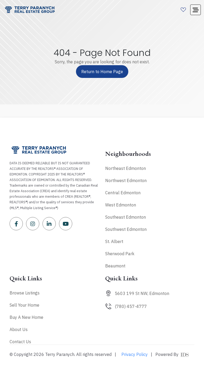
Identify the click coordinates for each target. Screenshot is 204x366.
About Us (19, 329)
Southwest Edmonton (126, 229)
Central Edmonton (123, 192)
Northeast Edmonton (125, 168)
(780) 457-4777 (131, 306)
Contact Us (20, 341)
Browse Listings (25, 293)
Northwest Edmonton (126, 180)
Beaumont (115, 265)
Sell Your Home (24, 305)
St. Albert (114, 241)
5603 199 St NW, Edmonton (142, 293)
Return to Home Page (102, 71)
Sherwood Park (119, 253)
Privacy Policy (134, 354)
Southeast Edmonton (125, 217)
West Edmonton (120, 205)
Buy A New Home (26, 317)
